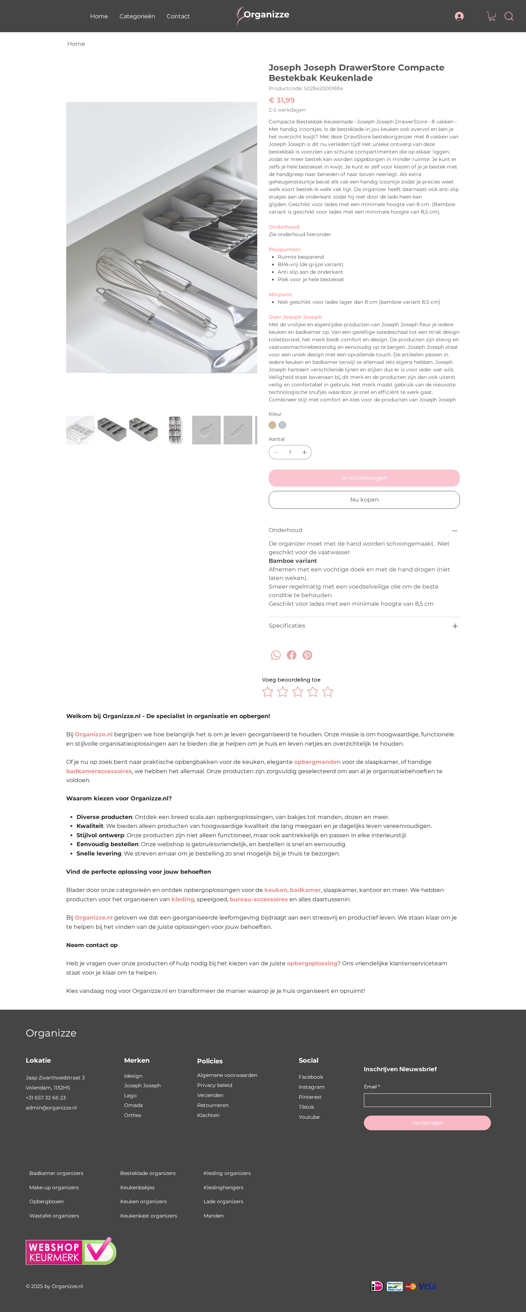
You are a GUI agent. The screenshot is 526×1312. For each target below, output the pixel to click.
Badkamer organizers (56, 1173)
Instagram (312, 1087)
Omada (133, 1105)
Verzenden (210, 1095)
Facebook (311, 1077)
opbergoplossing (312, 963)
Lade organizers (223, 1201)
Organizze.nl (94, 734)
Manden (214, 1216)
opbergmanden (317, 762)
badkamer (305, 890)
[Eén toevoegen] (304, 452)
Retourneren (213, 1105)
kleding (182, 899)
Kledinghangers (223, 1187)
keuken (275, 890)
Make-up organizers (54, 1187)
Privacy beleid (214, 1085)
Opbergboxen (46, 1201)
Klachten (208, 1115)
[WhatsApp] (276, 661)
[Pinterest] (307, 661)
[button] (137, 16)
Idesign (133, 1076)
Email (372, 1086)
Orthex (132, 1115)
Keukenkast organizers (148, 1216)
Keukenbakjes (137, 1187)
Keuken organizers (143, 1201)
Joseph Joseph (142, 1085)
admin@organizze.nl (51, 1107)
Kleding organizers (227, 1173)
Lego (130, 1095)
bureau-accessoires (259, 899)
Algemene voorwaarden (227, 1075)
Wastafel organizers (54, 1216)
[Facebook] (291, 661)
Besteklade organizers (148, 1173)
